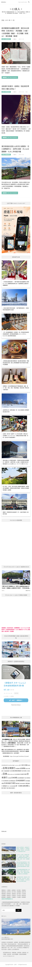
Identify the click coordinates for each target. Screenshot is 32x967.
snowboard (5, 765)
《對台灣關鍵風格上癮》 (7, 739)
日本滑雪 (14, 778)
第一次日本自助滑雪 (11, 786)
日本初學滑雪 (17, 774)
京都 (22, 765)
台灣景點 (22, 768)
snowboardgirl (11, 765)
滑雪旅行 (5, 786)
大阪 (27, 768)
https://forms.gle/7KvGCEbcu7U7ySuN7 (19, 756)
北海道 (25, 765)
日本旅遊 (9, 777)
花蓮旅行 (5, 788)
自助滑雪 (25, 786)
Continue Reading (12, 77)
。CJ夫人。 (16, 9)
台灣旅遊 (18, 768)
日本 (5, 773)
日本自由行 (8, 783)
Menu (4, 2)
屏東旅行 (19, 771)
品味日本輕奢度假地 (6, 39)
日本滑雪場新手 (20, 778)
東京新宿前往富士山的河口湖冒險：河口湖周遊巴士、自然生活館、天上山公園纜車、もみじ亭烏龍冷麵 (15, 149)
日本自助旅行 (20, 780)
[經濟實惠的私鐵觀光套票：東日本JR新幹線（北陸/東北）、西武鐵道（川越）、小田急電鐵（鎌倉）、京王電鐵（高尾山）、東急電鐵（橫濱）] (16, 53)
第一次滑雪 (19, 786)
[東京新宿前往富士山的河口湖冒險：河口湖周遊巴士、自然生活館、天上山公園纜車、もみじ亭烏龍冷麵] (16, 168)
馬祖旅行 (13, 788)
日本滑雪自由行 (12, 780)
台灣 (5, 768)
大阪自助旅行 (7, 771)
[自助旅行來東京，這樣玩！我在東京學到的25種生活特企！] (16, 109)
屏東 (16, 771)
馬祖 (10, 788)
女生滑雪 (12, 771)
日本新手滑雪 (23, 774)
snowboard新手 (18, 765)
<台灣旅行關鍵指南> (11, 743)
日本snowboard (10, 774)
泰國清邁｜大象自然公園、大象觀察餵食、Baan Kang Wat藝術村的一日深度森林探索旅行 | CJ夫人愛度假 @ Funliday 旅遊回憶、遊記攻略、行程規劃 (16, 629)
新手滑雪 (24, 771)
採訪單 (27, 751)
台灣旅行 (11, 768)
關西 (8, 788)
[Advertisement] (16, 812)
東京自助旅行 (22, 783)
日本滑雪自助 (5, 780)
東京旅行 (18, 783)
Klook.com (4, 831)
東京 (13, 783)
